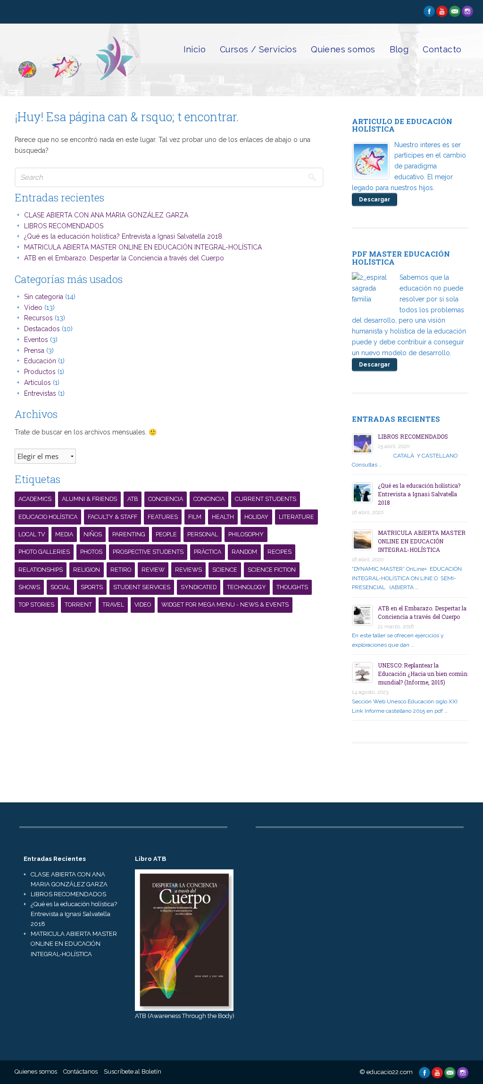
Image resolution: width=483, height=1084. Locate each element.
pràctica (207, 551)
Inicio (194, 49)
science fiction (272, 569)
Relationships (40, 569)
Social (60, 587)
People (166, 534)
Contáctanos (80, 1071)
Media (64, 534)
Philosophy (246, 534)
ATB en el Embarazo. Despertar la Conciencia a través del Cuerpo (124, 258)
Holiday (256, 516)
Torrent (78, 604)
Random (244, 551)
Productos (40, 371)
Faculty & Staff (112, 516)
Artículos (37, 382)
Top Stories (36, 604)
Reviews (188, 569)
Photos (91, 551)
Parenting (128, 534)
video (142, 604)
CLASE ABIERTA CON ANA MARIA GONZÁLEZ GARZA (106, 215)
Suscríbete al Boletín (132, 1071)
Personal (202, 534)
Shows (29, 587)
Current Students (265, 498)
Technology (246, 587)
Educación (40, 361)
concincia (209, 498)
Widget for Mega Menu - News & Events (225, 604)
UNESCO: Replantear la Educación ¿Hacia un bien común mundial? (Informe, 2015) (422, 673)
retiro (120, 569)
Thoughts (292, 587)
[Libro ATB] (184, 939)
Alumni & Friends (89, 498)
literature (296, 516)
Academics (34, 498)
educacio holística (47, 516)
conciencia (165, 498)
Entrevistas (40, 393)
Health (223, 516)
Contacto (442, 49)
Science (224, 569)
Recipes (279, 551)
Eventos (36, 339)
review (153, 569)
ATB (132, 498)
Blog (399, 49)
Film (194, 516)
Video (33, 307)
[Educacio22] (77, 81)
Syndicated (199, 587)
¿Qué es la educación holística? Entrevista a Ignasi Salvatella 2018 (123, 236)
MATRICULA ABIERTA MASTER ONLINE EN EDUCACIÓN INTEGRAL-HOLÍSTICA (143, 247)
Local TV (31, 534)
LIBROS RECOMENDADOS (63, 226)
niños (92, 534)
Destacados (42, 329)
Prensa (34, 350)
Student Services (141, 587)
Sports (92, 587)
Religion (86, 569)
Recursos (38, 318)
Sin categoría (43, 296)
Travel (113, 604)
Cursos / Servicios (258, 49)
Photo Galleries (44, 551)
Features (163, 516)
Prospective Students (148, 551)
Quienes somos (343, 49)
